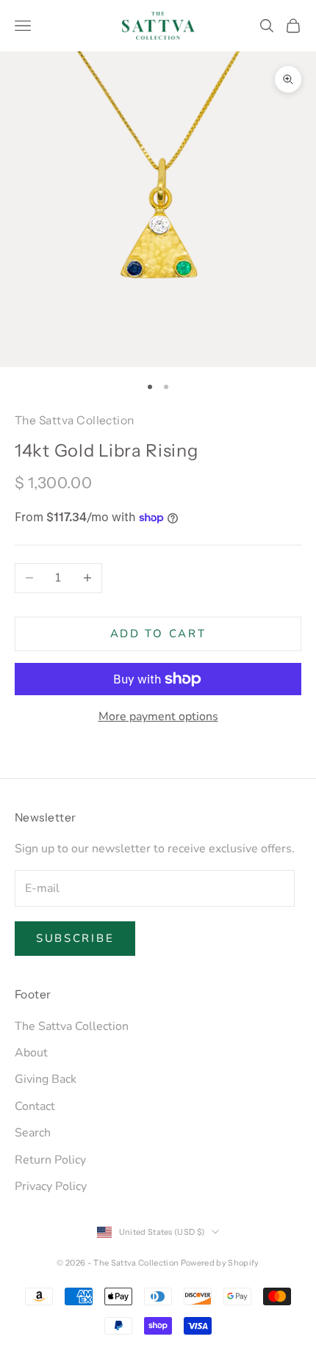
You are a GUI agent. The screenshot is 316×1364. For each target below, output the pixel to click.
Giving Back (45, 1079)
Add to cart (158, 633)
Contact (35, 1106)
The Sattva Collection (74, 420)
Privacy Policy (51, 1186)
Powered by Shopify (220, 1263)
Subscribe (75, 938)
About (31, 1053)
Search (33, 1133)
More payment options (158, 716)
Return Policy (50, 1160)
